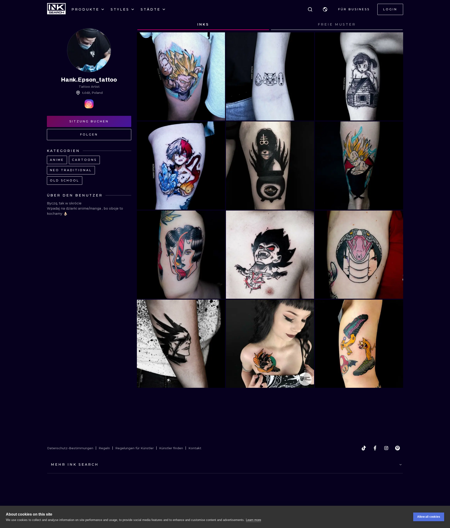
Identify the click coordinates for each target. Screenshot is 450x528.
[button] (325, 9)
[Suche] (310, 9)
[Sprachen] (325, 9)
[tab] (203, 24)
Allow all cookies (428, 516)
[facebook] (375, 448)
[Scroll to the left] (144, 24)
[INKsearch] (56, 9)
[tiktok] (363, 448)
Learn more (253, 520)
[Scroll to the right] (395, 24)
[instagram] (386, 448)
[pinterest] (397, 448)
